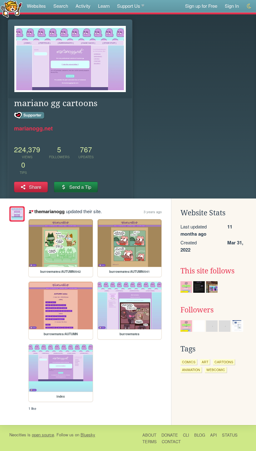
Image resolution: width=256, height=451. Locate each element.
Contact (171, 441)
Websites (36, 5)
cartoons (223, 362)
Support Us (128, 5)
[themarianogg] (17, 214)
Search (60, 5)
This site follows (207, 271)
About (149, 435)
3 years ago (153, 211)
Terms (149, 441)
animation (191, 369)
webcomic (215, 369)
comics (188, 362)
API (213, 435)
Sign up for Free (201, 5)
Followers (197, 310)
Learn (104, 5)
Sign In (232, 5)
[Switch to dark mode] (249, 6)
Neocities (17, 435)
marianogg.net (33, 128)
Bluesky (88, 435)
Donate (169, 435)
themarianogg (49, 211)
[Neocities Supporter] (29, 115)
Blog (199, 435)
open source (43, 435)
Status (230, 435)
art (205, 362)
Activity (83, 5)
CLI (186, 435)
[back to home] (11, 8)
